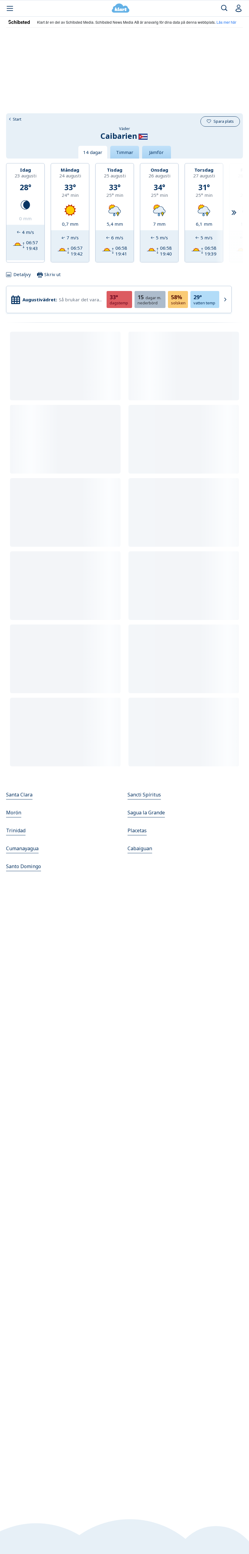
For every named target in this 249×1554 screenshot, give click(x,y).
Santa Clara (19, 794)
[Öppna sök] (224, 8)
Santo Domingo (23, 866)
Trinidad (16, 830)
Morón (13, 812)
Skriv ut (52, 274)
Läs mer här (226, 22)
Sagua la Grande (146, 812)
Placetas (137, 830)
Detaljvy (22, 274)
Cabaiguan (140, 848)
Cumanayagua (22, 848)
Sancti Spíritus (144, 794)
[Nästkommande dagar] (234, 213)
